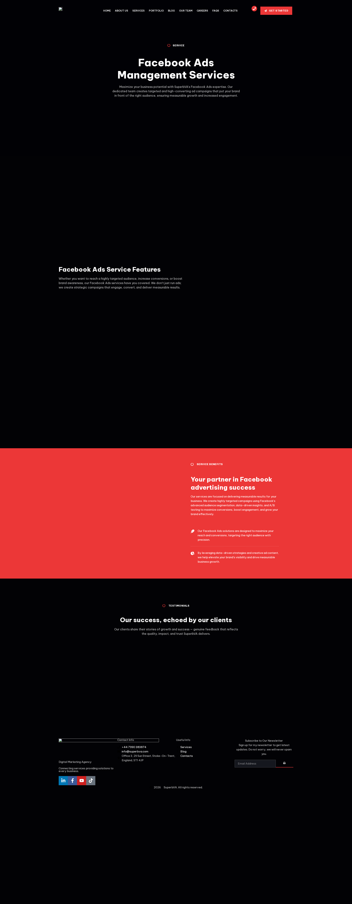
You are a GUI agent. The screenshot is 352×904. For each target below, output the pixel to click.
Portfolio (156, 10)
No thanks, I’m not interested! (76, 899)
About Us (121, 10)
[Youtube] (81, 780)
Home (107, 10)
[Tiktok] (90, 780)
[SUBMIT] (284, 763)
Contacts (230, 10)
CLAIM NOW (76, 880)
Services (138, 10)
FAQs (215, 10)
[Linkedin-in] (63, 780)
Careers (202, 10)
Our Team (185, 10)
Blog (171, 10)
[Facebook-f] (72, 780)
